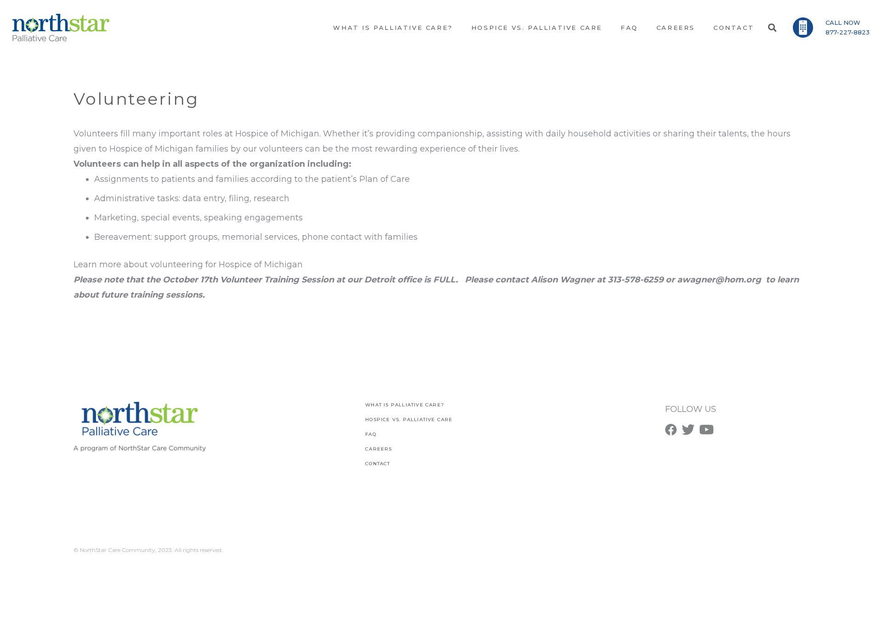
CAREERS (378, 449)
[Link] (60, 27)
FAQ (370, 434)
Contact (377, 464)
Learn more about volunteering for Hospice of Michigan (188, 264)
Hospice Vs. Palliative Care (408, 419)
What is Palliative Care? (404, 405)
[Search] (772, 27)
